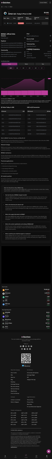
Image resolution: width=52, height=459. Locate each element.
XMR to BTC (34, 420)
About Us (13, 377)
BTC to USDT (24, 417)
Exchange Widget (31, 375)
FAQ (12, 375)
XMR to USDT (35, 413)
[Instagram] (27, 349)
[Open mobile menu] (50, 2)
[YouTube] (25, 349)
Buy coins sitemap (15, 386)
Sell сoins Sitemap (15, 388)
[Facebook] (22, 349)
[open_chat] (49, 451)
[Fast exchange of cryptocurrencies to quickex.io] (6, 2)
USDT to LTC (24, 415)
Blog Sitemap (14, 391)
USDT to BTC (24, 424)
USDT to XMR (24, 413)
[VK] (31, 346)
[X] (26, 346)
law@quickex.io (14, 447)
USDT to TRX (24, 420)
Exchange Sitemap (15, 384)
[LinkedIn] (23, 346)
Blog (12, 379)
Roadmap (13, 382)
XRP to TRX (23, 422)
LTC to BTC (34, 424)
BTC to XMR (13, 413)
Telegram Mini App (31, 379)
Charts (9, 64)
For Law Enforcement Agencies (34, 406)
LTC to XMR (13, 415)
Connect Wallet (43, 2)
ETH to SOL (13, 420)
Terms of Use (30, 399)
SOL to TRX (13, 417)
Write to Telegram (15, 402)
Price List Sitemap (15, 393)
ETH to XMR (34, 415)
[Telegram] (21, 346)
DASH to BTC (34, 422)
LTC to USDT (34, 417)
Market (26, 64)
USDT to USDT (14, 422)
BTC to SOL (13, 424)
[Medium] (29, 346)
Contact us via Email (15, 399)
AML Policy (29, 404)
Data (43, 64)
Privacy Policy (30, 402)
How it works (14, 372)
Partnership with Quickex (32, 372)
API (28, 377)
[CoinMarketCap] (30, 349)
